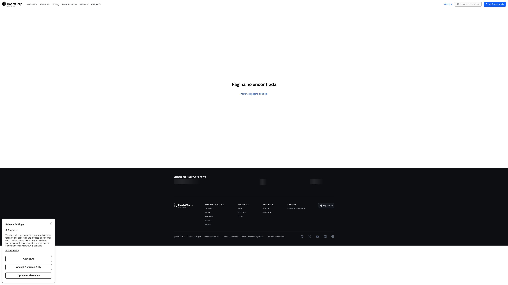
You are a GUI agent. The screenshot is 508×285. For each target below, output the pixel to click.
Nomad (208, 220)
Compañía (96, 4)
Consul (240, 216)
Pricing (56, 4)
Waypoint (209, 216)
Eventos (266, 208)
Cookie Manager (194, 236)
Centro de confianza (231, 236)
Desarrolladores (69, 4)
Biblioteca (267, 212)
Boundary (242, 212)
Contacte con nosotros (296, 208)
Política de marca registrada (253, 236)
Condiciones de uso (211, 236)
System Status (179, 236)
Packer (207, 212)
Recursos (84, 4)
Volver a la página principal (254, 93)
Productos (44, 4)
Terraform (209, 208)
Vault (240, 208)
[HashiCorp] (12, 4)
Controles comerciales (275, 236)
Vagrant (208, 224)
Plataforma (32, 4)
